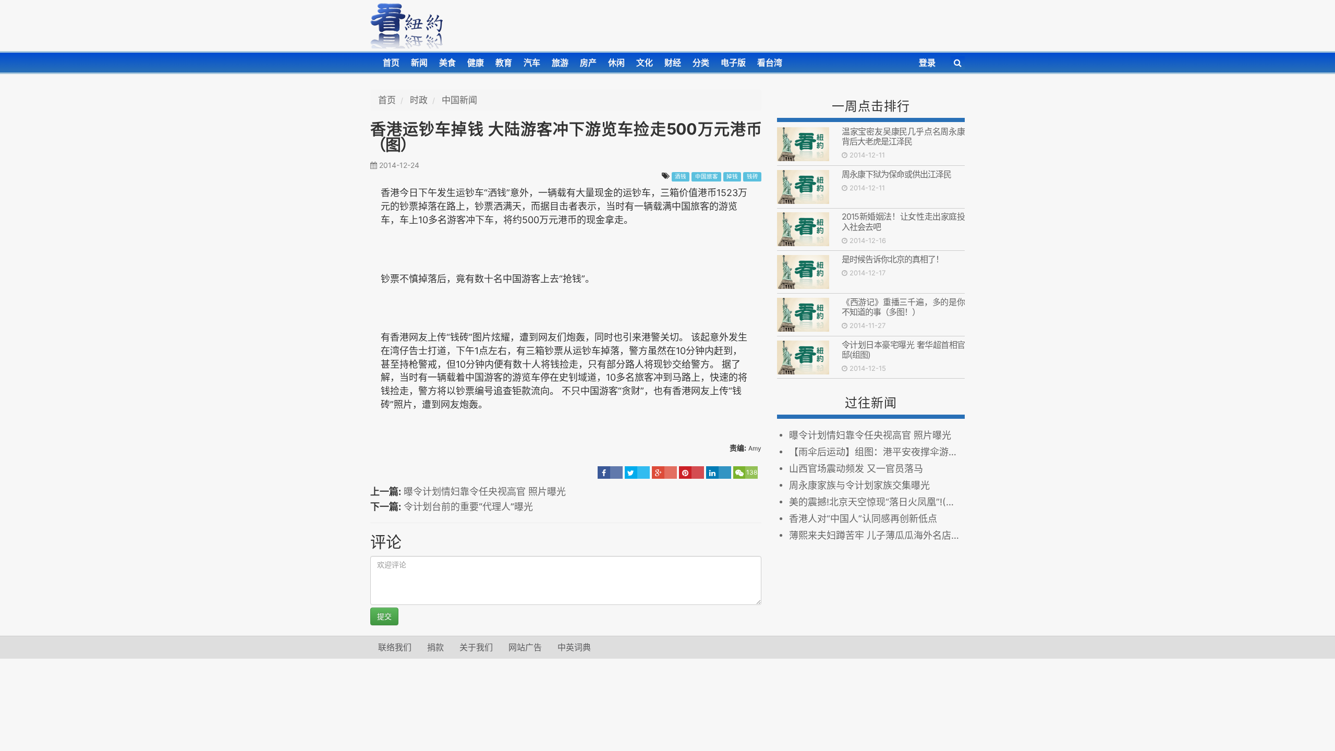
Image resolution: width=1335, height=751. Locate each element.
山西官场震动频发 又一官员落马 (858, 468)
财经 (672, 62)
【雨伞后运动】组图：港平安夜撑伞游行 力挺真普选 (877, 451)
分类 (701, 62)
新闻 (419, 62)
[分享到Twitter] (637, 472)
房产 (588, 62)
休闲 (616, 62)
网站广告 (525, 647)
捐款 (435, 647)
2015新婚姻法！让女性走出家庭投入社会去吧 (903, 221)
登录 (927, 62)
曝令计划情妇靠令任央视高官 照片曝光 (485, 491)
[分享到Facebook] (610, 472)
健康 (475, 62)
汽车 (532, 62)
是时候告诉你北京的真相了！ (892, 259)
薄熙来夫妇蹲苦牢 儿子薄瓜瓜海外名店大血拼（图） (877, 535)
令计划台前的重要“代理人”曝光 (468, 506)
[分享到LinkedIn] (718, 472)
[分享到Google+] (664, 472)
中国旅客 (706, 176)
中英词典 (574, 647)
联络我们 (394, 647)
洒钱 (680, 176)
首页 (391, 62)
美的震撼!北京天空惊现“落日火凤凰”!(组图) (877, 501)
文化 (644, 62)
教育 (503, 62)
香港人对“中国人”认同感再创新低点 (863, 518)
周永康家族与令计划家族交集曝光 (859, 485)
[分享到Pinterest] (691, 472)
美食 (447, 62)
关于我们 (476, 647)
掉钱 (732, 176)
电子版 (733, 62)
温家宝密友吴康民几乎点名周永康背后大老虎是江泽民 (903, 136)
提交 (384, 616)
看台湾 (769, 62)
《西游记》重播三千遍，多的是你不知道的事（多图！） (903, 307)
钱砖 (752, 176)
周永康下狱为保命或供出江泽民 (896, 174)
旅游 (560, 62)
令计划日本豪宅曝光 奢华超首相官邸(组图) (903, 350)
